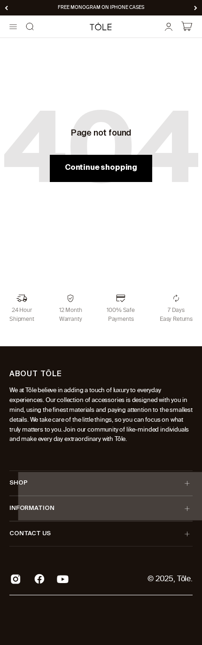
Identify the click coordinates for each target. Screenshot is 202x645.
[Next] (195, 8)
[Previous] (6, 8)
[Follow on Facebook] (39, 578)
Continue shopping (101, 168)
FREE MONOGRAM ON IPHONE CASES (101, 7)
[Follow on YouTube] (62, 579)
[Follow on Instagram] (15, 579)
